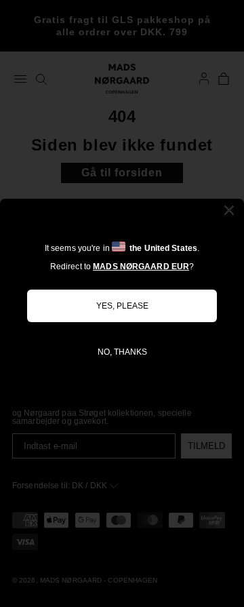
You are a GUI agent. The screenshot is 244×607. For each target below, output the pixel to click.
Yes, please (122, 306)
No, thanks (122, 352)
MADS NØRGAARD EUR (141, 266)
